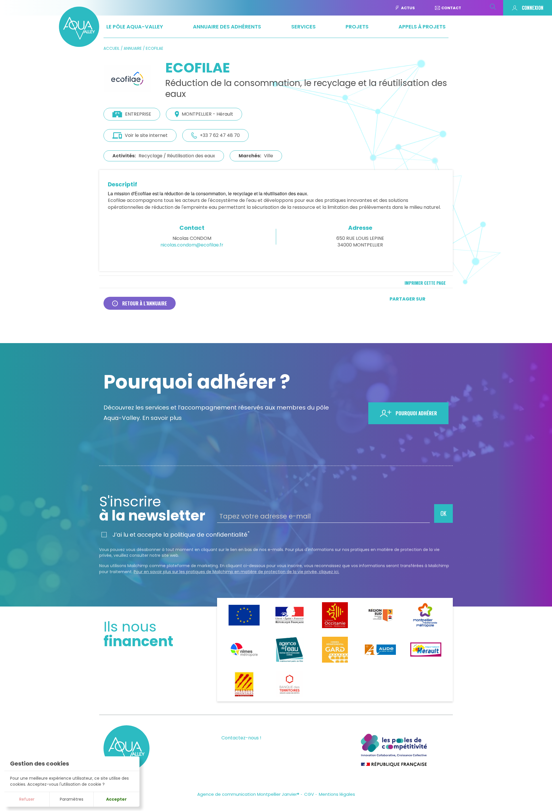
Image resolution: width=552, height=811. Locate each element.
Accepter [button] (116, 799)
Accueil (111, 48)
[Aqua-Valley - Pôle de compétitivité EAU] (79, 45)
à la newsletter (152, 509)
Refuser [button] (26, 799)
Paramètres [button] (71, 799)
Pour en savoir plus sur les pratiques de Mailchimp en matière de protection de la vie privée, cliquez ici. (236, 572)
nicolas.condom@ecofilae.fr (191, 245)
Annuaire (133, 48)
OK (443, 513)
